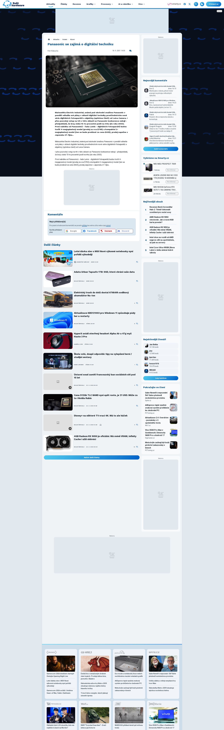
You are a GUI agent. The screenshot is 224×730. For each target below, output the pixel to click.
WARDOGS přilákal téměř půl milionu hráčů (129, 726)
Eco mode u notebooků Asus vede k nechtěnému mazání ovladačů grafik (129, 675)
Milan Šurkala (79, 281)
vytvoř (108, 225)
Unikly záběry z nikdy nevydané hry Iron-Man (162, 682)
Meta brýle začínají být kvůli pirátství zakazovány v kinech (157, 445)
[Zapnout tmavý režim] (202, 4)
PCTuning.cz (149, 413)
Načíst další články (92, 457)
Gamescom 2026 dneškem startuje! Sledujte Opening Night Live (60, 675)
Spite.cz (148, 400)
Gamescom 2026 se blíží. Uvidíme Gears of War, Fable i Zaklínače (60, 692)
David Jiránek (79, 364)
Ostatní (64, 39)
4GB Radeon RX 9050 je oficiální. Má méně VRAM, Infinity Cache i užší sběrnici (105, 438)
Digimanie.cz (150, 438)
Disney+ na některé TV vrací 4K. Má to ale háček (101, 415)
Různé (72, 39)
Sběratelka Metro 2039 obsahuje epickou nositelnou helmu (161, 689)
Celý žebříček (160, 378)
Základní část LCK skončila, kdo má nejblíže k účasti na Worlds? (60, 726)
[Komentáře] (130, 51)
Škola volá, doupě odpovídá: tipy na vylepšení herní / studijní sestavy (103, 355)
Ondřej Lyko (78, 344)
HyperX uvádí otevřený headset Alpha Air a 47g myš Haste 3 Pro (102, 335)
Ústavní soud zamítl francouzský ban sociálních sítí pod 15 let (104, 376)
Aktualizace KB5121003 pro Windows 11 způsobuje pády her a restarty (104, 314)
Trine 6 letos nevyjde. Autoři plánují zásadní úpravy (94, 694)
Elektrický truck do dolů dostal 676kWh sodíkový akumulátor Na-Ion (101, 294)
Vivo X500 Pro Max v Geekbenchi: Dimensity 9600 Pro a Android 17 (155, 432)
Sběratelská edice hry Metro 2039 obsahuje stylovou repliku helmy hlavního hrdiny (94, 685)
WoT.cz (147, 425)
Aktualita (56, 39)
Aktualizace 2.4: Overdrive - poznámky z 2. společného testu (156, 420)
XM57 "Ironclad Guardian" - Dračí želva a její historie (93, 726)
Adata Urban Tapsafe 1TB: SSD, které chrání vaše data (104, 272)
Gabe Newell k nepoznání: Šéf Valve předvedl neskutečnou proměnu (156, 395)
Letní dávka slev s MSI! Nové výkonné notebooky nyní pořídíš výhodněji (103, 253)
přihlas (84, 225)
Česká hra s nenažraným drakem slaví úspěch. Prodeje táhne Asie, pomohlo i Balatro (93, 676)
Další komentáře (161, 149)
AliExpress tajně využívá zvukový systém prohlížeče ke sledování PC (157, 407)
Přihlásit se (213, 4)
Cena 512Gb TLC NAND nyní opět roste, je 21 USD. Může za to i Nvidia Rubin (106, 397)
